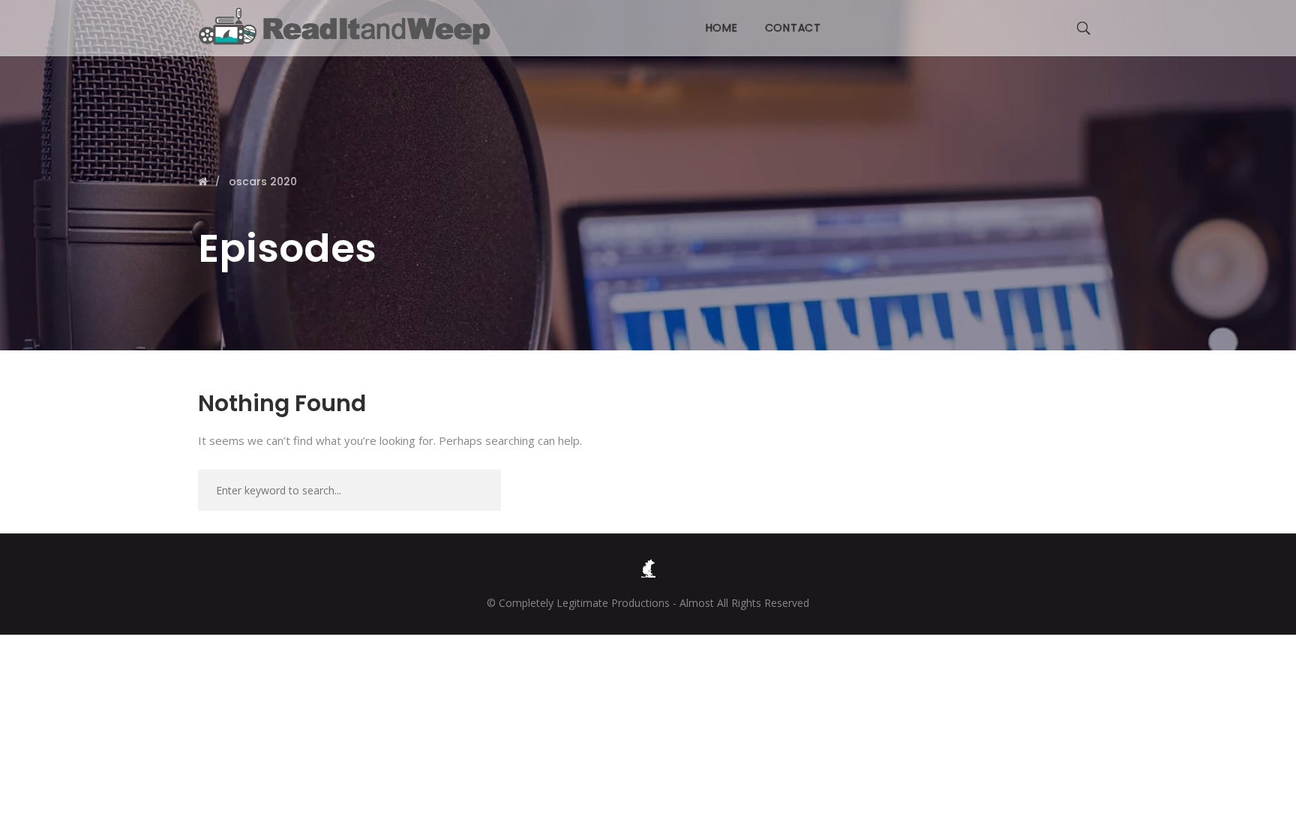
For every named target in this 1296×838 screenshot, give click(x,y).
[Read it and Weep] (348, 26)
